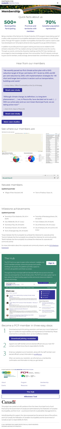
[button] (57, 3)
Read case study (12, 90)
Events (4, 385)
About (4, 382)
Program (23, 382)
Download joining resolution (23, 338)
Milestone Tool (30, 397)
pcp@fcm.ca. (38, 354)
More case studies (12, 122)
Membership (44, 382)
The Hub (30, 392)
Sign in (51, 263)
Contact (42, 385)
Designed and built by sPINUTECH (11, 426)
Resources (24, 385)
